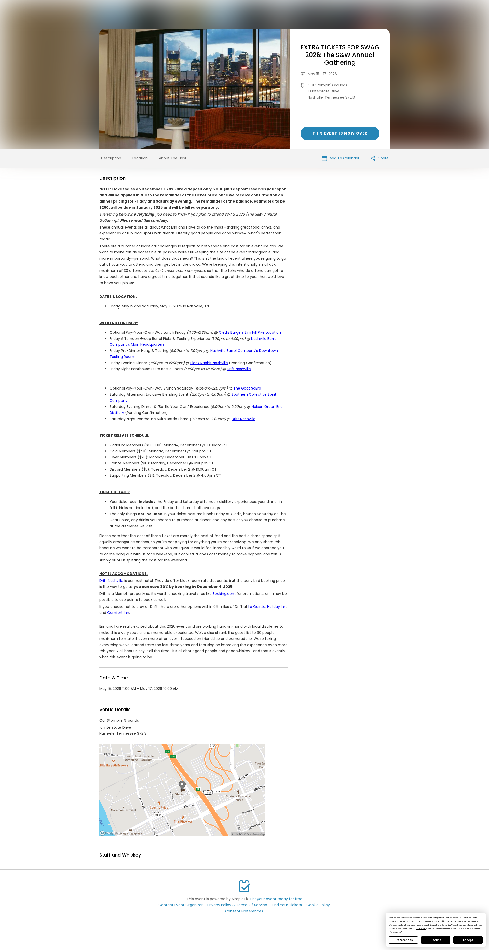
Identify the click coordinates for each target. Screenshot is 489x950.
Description (111, 158)
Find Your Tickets (287, 904)
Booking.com (224, 593)
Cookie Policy (318, 904)
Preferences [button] (395, 932)
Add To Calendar (344, 158)
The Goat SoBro (247, 388)
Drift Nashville (239, 368)
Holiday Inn (276, 606)
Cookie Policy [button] (421, 928)
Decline (435, 940)
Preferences (403, 940)
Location (140, 158)
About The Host (172, 158)
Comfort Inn (118, 612)
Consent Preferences (244, 911)
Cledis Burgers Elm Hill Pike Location (250, 332)
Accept (468, 940)
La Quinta (256, 606)
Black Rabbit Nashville (209, 362)
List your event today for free (276, 898)
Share (383, 158)
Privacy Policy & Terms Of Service (237, 904)
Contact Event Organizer (180, 904)
